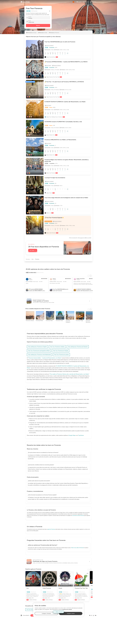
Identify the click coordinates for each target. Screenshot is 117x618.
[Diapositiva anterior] (88, 275)
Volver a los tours (59, 611)
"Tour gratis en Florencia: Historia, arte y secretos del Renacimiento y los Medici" (69, 374)
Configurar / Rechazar (46, 613)
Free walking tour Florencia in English (37, 346)
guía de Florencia (51, 529)
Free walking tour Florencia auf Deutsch (78, 346)
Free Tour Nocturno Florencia (32, 609)
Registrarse (94, 1)
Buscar (38, 25)
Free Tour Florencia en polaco (61, 354)
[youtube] (96, 615)
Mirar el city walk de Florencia (77, 547)
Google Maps (72, 435)
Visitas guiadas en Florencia (41, 301)
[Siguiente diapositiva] (91, 275)
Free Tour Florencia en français (60, 350)
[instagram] (92, 615)
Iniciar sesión (86, 1)
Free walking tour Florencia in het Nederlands (39, 354)
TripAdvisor (81, 435)
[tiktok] (94, 615)
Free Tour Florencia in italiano (57, 346)
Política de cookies (67, 609)
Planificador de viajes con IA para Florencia (45, 561)
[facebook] (90, 615)
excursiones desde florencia (78, 515)
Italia (32, 259)
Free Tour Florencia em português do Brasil (39, 350)
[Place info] (49, 11)
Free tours (28, 259)
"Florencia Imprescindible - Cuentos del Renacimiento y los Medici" (44, 358)
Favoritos (80, 1)
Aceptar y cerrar (71, 613)
